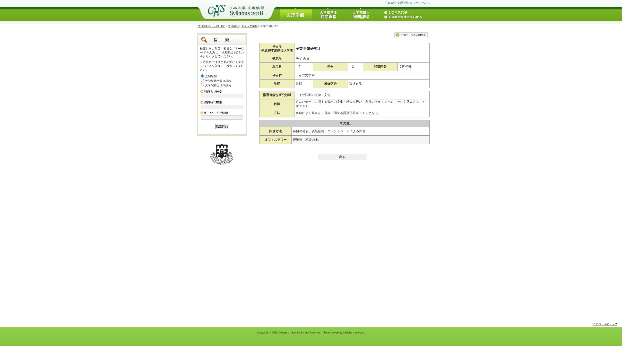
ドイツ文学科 (250, 26)
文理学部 (233, 26)
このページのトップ (605, 324)
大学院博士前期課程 (218, 81)
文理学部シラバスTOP (211, 26)
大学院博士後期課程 (218, 85)
